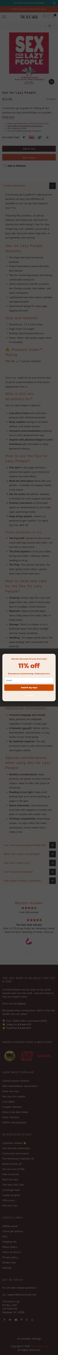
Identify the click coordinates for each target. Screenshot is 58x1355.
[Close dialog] (53, 657)
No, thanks (29, 695)
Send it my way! (29, 687)
